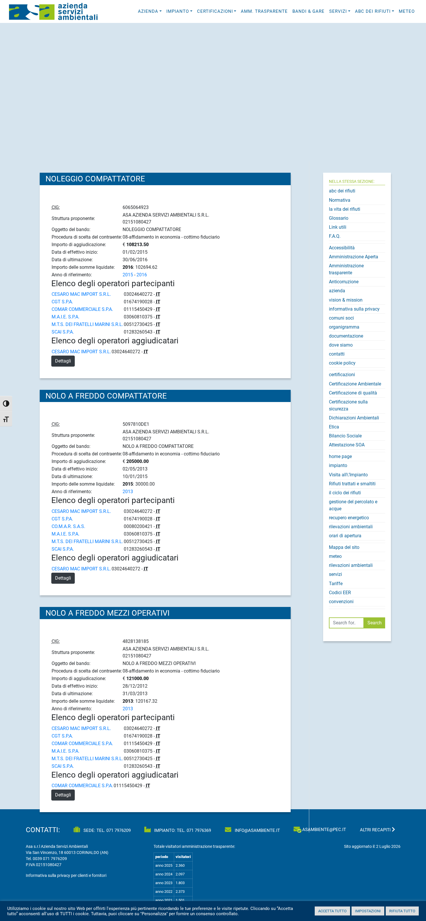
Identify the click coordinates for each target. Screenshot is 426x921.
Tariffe (336, 583)
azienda (337, 290)
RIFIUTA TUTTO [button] (402, 911)
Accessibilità (342, 247)
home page (340, 456)
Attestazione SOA (347, 445)
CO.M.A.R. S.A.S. (68, 526)
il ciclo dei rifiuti (345, 492)
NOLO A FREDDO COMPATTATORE (106, 396)
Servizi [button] (338, 11)
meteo (407, 11)
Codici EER (340, 592)
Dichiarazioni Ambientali (354, 418)
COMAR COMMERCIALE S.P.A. (82, 309)
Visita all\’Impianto (348, 474)
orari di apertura (345, 535)
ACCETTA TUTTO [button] (332, 911)
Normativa (339, 200)
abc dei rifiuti (342, 191)
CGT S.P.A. (62, 301)
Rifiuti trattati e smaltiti (352, 483)
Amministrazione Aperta (353, 256)
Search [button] (374, 623)
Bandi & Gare (308, 11)
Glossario (338, 218)
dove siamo (341, 345)
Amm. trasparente (264, 11)
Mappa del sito (344, 547)
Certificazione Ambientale (355, 384)
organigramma (344, 327)
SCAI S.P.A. (63, 332)
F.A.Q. (335, 236)
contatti (337, 354)
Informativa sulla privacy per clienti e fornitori (66, 875)
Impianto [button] (177, 11)
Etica (334, 427)
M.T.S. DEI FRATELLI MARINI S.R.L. (87, 324)
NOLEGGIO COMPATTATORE (95, 178)
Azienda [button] (148, 11)
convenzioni (341, 601)
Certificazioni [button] (215, 11)
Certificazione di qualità (353, 393)
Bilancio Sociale (345, 436)
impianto (338, 465)
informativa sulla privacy (354, 309)
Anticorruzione (343, 281)
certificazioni (342, 374)
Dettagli (63, 361)
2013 (128, 491)
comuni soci (341, 318)
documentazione (346, 336)
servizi (335, 574)
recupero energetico (349, 517)
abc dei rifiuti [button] (373, 11)
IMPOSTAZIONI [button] (368, 911)
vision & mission (346, 300)
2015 (128, 274)
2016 (141, 274)
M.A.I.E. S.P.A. (65, 317)
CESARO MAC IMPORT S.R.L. (81, 294)
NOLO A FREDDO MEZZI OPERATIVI (107, 613)
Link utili (337, 227)
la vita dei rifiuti (344, 209)
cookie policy (342, 363)
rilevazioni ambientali (351, 526)
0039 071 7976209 (50, 858)
